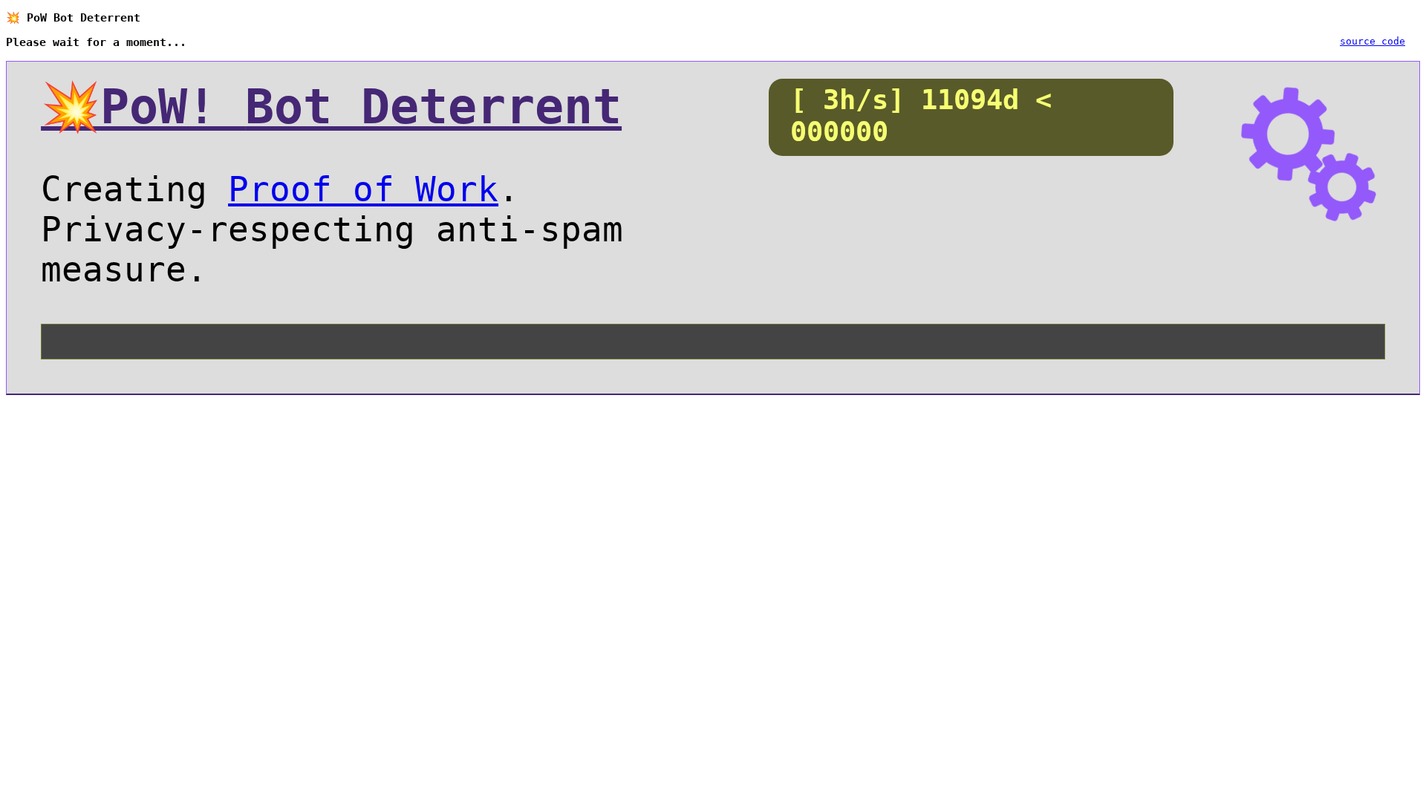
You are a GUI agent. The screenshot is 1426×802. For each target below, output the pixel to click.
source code (1372, 41)
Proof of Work (363, 189)
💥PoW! (331, 106)
